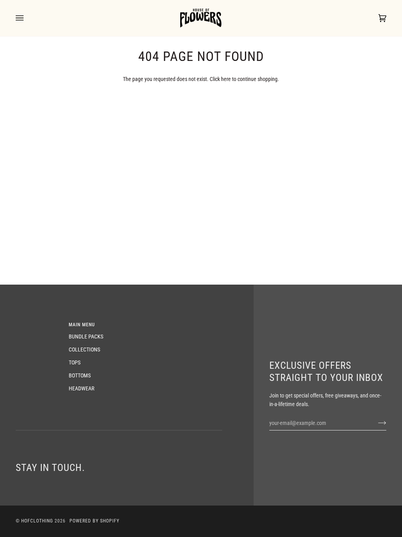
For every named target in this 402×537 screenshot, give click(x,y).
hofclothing (37, 521)
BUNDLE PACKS (86, 336)
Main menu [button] (82, 324)
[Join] (375, 423)
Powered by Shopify (94, 521)
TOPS (74, 362)
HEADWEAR (81, 388)
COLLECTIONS (84, 349)
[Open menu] (27, 18)
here (226, 79)
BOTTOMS (80, 375)
